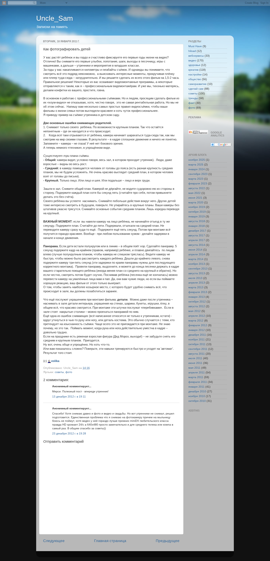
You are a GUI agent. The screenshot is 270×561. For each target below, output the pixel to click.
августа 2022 (196, 188)
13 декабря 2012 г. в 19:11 (69, 396)
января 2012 (196, 330)
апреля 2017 (196, 240)
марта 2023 (195, 178)
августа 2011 (196, 353)
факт (191, 102)
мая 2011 (194, 367)
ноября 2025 (196, 159)
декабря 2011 (197, 334)
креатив (193, 69)
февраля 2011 (197, 382)
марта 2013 (195, 287)
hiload (192, 51)
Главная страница (110, 541)
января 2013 (196, 296)
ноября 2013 (196, 263)
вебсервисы (196, 55)
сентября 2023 (198, 174)
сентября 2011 (197, 349)
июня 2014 (195, 249)
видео (192, 60)
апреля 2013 (196, 282)
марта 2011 (195, 377)
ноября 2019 (196, 207)
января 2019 (196, 216)
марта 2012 (195, 320)
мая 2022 (194, 193)
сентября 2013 (198, 268)
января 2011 (196, 386)
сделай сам (195, 88)
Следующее (54, 541)
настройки (195, 74)
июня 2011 (195, 363)
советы (59, 372)
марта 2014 (195, 259)
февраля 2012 (197, 325)
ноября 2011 (196, 339)
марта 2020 (195, 202)
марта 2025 (195, 164)
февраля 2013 (197, 292)
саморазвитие (197, 84)
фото (68, 372)
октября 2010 (197, 400)
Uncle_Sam (54, 18)
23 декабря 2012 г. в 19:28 (69, 433)
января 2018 (196, 226)
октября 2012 (197, 301)
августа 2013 (196, 273)
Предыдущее (167, 541)
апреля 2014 (196, 254)
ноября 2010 (196, 396)
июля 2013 (195, 278)
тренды (193, 98)
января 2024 (196, 169)
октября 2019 (197, 211)
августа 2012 (196, 306)
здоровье (194, 65)
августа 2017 (196, 235)
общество (194, 79)
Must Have (195, 46)
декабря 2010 (197, 391)
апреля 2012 (196, 315)
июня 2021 (195, 197)
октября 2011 (197, 344)
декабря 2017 (197, 230)
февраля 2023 (197, 183)
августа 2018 (196, 221)
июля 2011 (195, 358)
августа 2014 (196, 244)
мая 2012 (194, 311)
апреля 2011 (196, 372)
